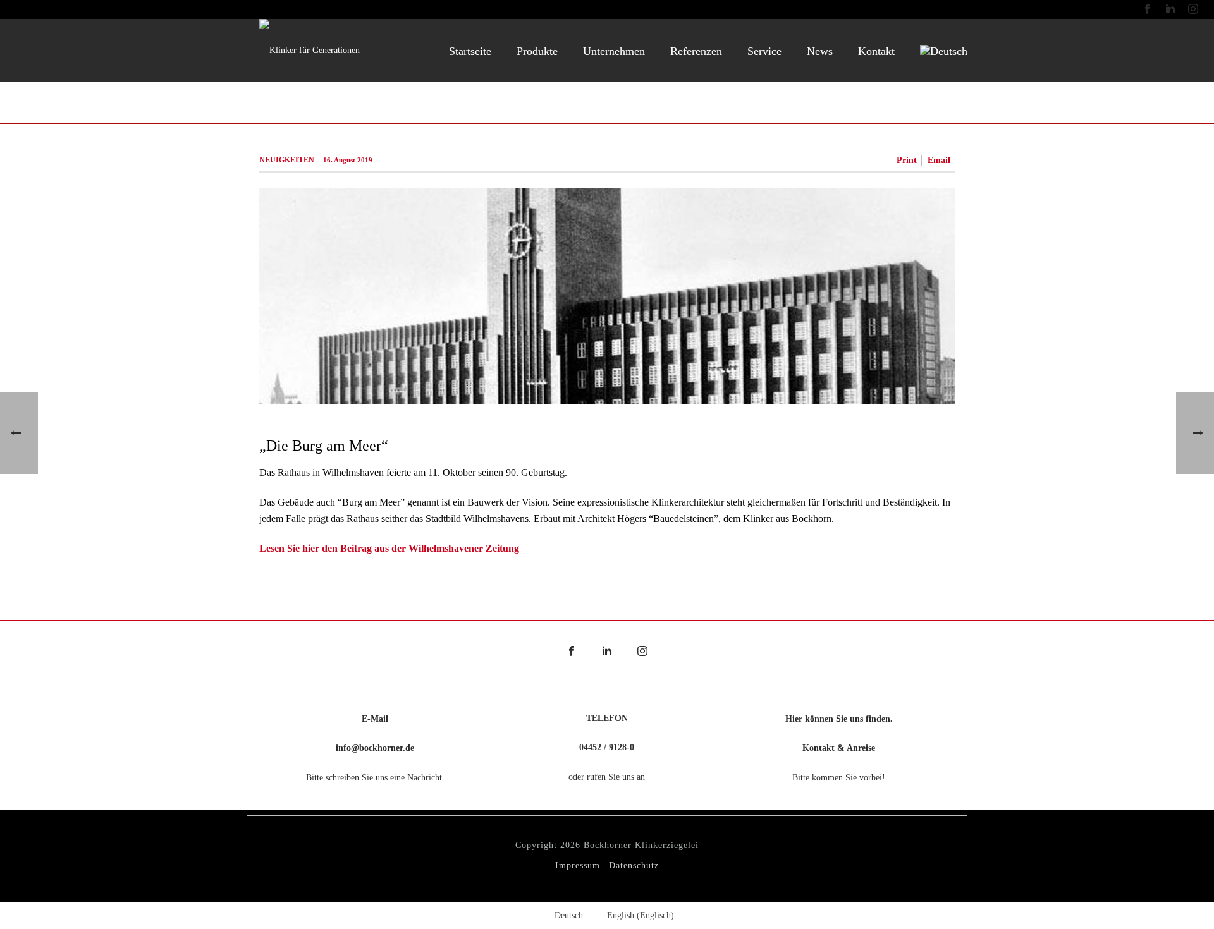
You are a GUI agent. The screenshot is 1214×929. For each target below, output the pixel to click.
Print (907, 160)
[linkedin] (607, 652)
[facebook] (572, 652)
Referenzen (696, 51)
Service (764, 51)
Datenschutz (634, 865)
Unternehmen (614, 51)
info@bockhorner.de (375, 748)
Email (939, 160)
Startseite (470, 51)
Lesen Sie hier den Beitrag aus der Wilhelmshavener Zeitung (389, 548)
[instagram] (642, 652)
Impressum (577, 865)
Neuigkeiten (286, 159)
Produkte (537, 51)
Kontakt (876, 51)
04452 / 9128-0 (606, 747)
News (820, 51)
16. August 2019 (347, 160)
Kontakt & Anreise (838, 748)
